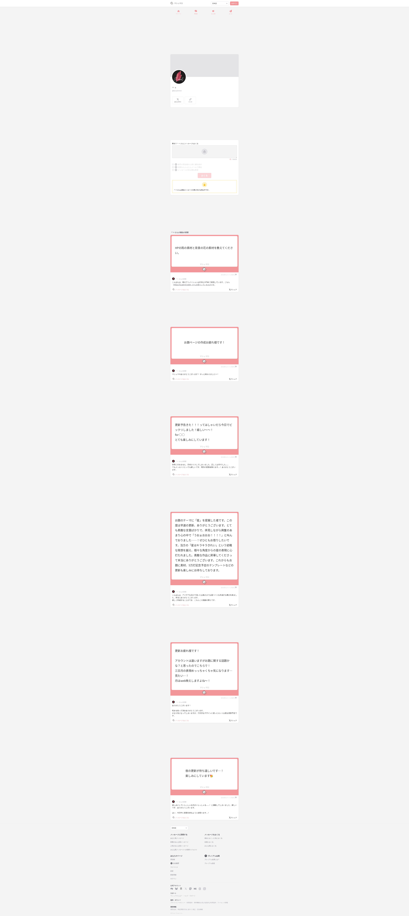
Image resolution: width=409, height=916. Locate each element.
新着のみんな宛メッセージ (179, 842)
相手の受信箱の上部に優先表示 (189, 164)
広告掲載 (200, 909)
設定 (171, 871)
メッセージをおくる (182, 289)
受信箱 (172, 859)
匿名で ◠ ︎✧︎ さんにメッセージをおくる (185, 143)
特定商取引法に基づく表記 (187, 909)
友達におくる (208, 842)
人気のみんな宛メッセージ (179, 846)
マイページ (174, 867)
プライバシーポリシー (177, 902)
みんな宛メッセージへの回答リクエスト (183, 850)
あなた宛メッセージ (177, 838)
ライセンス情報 (222, 902)
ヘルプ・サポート (190, 896)
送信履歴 (175, 863)
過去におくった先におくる (213, 838)
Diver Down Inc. (177, 913)
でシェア (234, 289)
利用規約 (190, 902)
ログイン (234, 3)
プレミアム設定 (209, 863)
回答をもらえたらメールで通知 (189, 167)
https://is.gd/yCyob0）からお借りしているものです (194, 285)
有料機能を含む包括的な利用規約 (205, 902)
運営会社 (173, 909)
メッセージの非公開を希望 (187, 170)
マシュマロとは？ (176, 896)
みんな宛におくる (210, 846)
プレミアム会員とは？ (211, 859)
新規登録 (173, 875)
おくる (204, 175)
